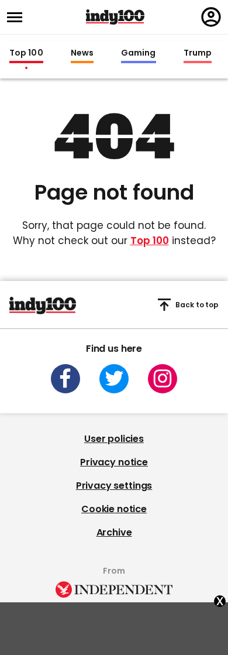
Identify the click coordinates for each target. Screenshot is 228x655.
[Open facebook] (65, 378)
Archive (114, 532)
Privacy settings (114, 485)
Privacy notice (114, 462)
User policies (114, 438)
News (82, 53)
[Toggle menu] (18, 17)
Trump (198, 53)
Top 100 (26, 53)
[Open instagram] (162, 378)
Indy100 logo (115, 17)
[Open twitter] (114, 378)
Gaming (138, 53)
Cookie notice (114, 509)
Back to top (197, 305)
